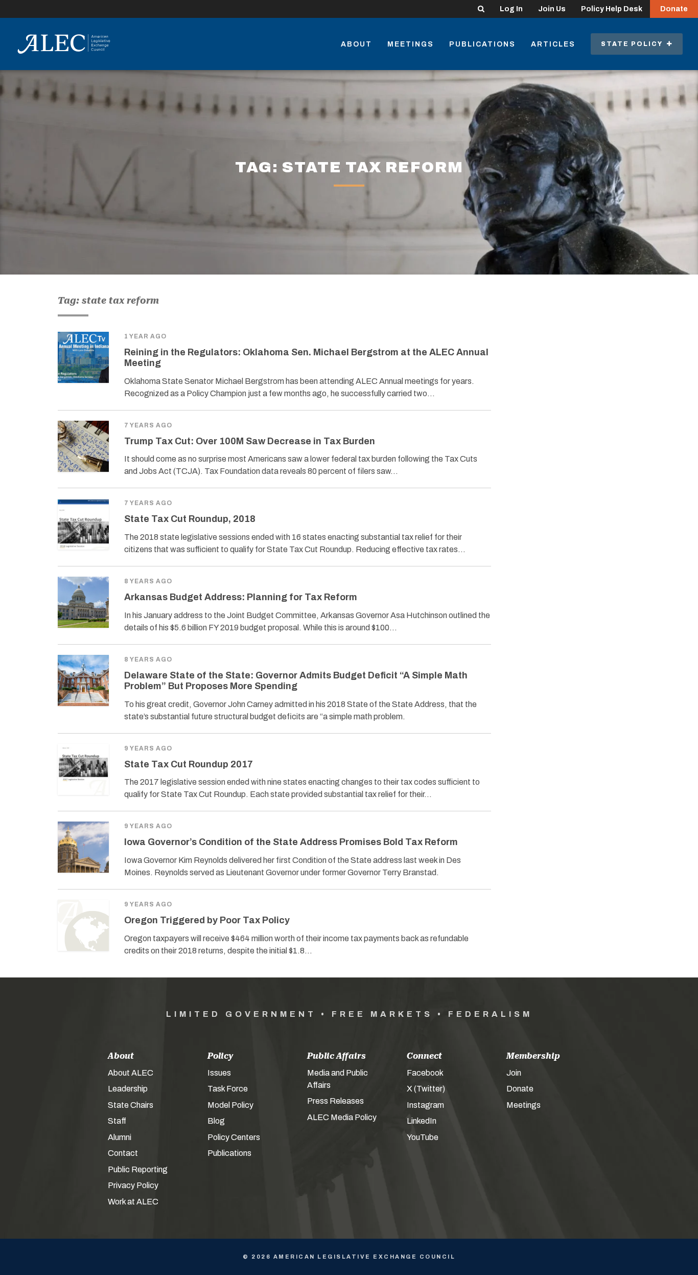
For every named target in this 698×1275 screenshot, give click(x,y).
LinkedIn (421, 1121)
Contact (123, 1153)
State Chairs (130, 1105)
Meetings (410, 44)
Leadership (128, 1088)
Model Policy (230, 1105)
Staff (117, 1121)
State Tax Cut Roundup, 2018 (189, 519)
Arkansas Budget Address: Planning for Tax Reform (240, 597)
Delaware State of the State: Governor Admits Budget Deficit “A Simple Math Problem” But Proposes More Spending (296, 681)
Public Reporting (138, 1169)
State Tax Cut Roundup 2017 (188, 764)
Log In (511, 9)
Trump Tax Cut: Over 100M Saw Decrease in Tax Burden (249, 441)
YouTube (422, 1137)
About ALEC (130, 1072)
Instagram (425, 1105)
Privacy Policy (133, 1185)
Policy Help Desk (611, 9)
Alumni (119, 1137)
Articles (553, 44)
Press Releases (335, 1101)
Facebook (425, 1072)
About (356, 44)
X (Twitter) (426, 1088)
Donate (674, 9)
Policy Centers (233, 1137)
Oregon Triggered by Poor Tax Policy (207, 920)
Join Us (552, 9)
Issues (219, 1072)
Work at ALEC (133, 1201)
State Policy (634, 44)
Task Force (227, 1088)
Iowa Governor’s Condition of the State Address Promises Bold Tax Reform (291, 842)
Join (513, 1072)
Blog (216, 1121)
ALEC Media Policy (342, 1117)
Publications (482, 44)
